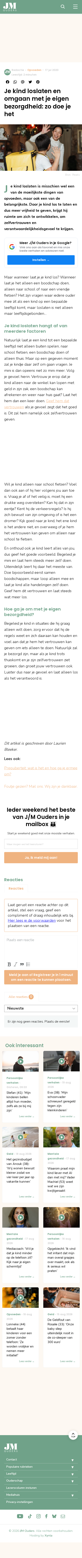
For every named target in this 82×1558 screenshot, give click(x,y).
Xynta (48, 1536)
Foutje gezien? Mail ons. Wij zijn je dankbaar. (41, 786)
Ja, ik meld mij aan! (41, 857)
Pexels (76, 174)
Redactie (18, 70)
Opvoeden (34, 70)
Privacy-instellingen (19, 1502)
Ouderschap (14, 1481)
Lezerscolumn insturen (21, 1488)
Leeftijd (11, 1474)
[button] (69, 1460)
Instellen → (41, 260)
